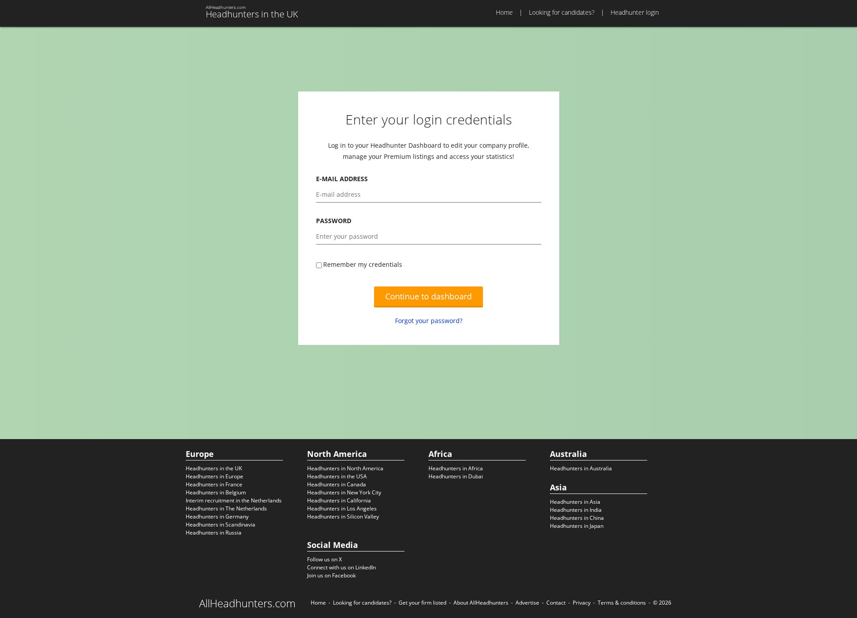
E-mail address (342, 178)
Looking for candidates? (562, 12)
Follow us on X (324, 559)
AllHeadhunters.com (247, 603)
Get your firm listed (422, 602)
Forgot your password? (428, 320)
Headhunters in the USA (337, 476)
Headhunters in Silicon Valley (343, 516)
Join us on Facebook (331, 575)
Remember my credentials (362, 264)
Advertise (527, 602)
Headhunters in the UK (214, 468)
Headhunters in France (214, 484)
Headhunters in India (576, 510)
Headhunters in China (577, 518)
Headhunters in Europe (214, 476)
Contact (556, 602)
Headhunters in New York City (344, 492)
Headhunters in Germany (217, 516)
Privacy (582, 602)
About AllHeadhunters (480, 602)
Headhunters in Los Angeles (342, 508)
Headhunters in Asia (575, 502)
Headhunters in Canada (336, 484)
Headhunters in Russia (213, 532)
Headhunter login (635, 12)
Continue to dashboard (428, 296)
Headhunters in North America (345, 468)
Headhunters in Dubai (455, 476)
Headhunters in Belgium (216, 492)
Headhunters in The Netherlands (226, 508)
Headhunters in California (339, 500)
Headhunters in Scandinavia (220, 524)
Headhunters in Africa (455, 468)
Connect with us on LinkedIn (341, 567)
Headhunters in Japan (576, 526)
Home (504, 12)
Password (333, 220)
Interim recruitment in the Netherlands (234, 500)
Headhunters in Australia (581, 468)
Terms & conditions (622, 602)
